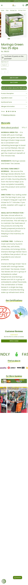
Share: (3, 111)
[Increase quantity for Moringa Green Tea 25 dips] (7, 72)
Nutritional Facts (6, 102)
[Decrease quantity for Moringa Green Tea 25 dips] (2, 72)
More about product (10, 128)
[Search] (23, 5)
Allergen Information (8, 106)
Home (2, 10)
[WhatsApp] (13, 111)
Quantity (3, 69)
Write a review (14, 341)
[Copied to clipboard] (15, 111)
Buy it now (14, 82)
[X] (9, 111)
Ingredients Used (6, 98)
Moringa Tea (13, 10)
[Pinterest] (11, 111)
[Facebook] (7, 111)
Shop (7, 10)
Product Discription (7, 93)
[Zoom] (24, 14)
